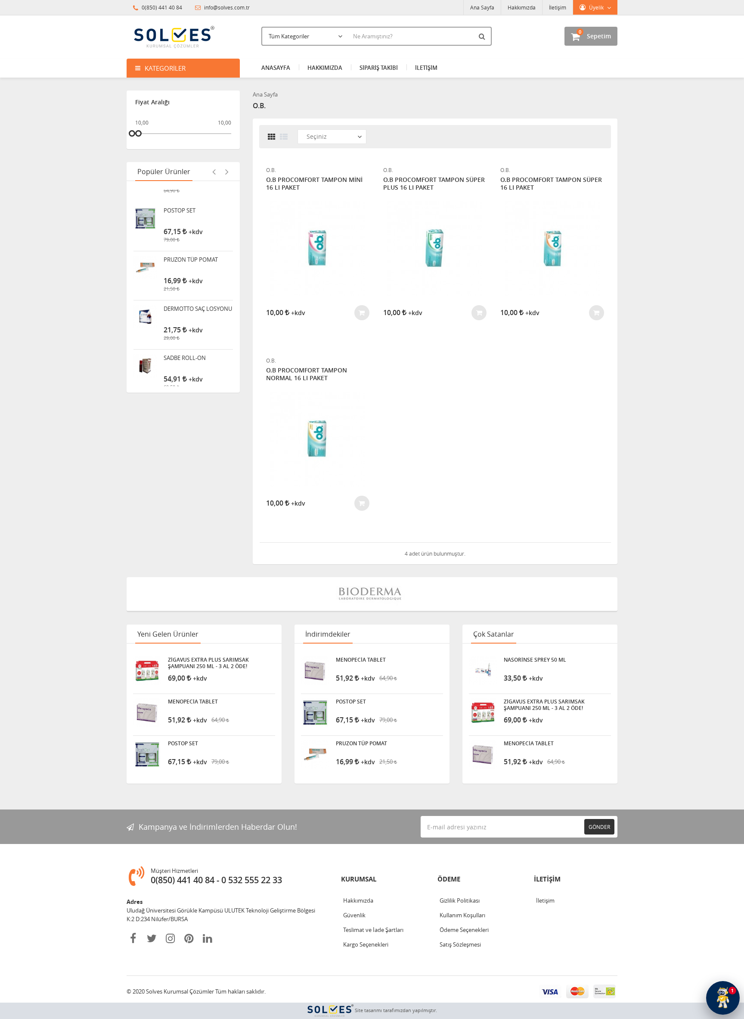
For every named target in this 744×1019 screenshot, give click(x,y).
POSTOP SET (179, 199)
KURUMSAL (358, 879)
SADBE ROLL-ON (185, 346)
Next (226, 171)
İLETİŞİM (426, 68)
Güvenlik (354, 915)
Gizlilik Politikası (460, 900)
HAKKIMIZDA (324, 68)
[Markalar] (372, 594)
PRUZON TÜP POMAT (191, 248)
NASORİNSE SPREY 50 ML (535, 659)
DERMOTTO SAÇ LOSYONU (198, 297)
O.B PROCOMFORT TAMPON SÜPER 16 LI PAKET (551, 183)
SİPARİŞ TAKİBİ (379, 68)
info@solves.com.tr (226, 7)
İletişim (557, 7)
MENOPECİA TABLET (193, 701)
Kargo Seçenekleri (365, 944)
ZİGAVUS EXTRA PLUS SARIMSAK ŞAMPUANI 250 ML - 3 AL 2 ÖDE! (208, 662)
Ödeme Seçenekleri (464, 930)
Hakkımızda (522, 7)
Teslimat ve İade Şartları (373, 930)
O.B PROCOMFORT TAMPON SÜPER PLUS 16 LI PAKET (434, 183)
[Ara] (483, 36)
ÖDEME (448, 879)
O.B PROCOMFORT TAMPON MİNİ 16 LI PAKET (314, 183)
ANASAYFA (275, 68)
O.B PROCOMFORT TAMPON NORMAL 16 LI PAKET (306, 374)
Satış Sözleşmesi (460, 944)
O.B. (271, 169)
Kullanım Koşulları (462, 915)
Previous (214, 171)
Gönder (599, 826)
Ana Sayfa (482, 7)
